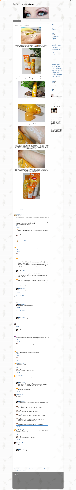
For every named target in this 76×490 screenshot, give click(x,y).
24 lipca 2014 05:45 (24, 257)
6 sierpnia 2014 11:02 (20, 442)
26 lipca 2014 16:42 (22, 388)
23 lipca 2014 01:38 (24, 229)
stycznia (53, 85)
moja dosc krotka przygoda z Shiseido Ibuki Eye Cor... (57, 54)
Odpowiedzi (18, 227)
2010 (52, 90)
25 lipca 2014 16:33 (20, 394)
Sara (16, 375)
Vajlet (17, 442)
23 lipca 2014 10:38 (23, 329)
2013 (52, 86)
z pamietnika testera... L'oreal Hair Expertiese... (56, 60)
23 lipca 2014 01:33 (21, 214)
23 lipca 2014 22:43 (24, 240)
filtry (16, 210)
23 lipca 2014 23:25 (23, 369)
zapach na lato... (54, 50)
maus (19, 234)
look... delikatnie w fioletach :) (56, 63)
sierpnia (53, 33)
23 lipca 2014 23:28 (23, 382)
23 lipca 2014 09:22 (23, 304)
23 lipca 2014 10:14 (21, 323)
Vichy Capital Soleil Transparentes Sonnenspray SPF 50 (56, 46)
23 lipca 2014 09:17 (23, 234)
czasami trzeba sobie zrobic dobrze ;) (57, 61)
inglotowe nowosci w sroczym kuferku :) (57, 78)
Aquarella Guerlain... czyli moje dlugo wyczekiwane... (57, 71)
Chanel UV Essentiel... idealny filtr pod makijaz (56, 42)
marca (53, 82)
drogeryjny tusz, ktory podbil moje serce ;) (56, 73)
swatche (22, 210)
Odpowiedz (17, 225)
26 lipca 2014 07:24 (24, 279)
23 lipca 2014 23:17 (20, 375)
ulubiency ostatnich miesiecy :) (56, 76)
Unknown (17, 363)
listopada (53, 29)
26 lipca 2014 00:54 (22, 406)
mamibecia (17, 214)
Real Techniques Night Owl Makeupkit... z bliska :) (55, 52)
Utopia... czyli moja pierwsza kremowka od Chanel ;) (56, 36)
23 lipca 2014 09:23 (23, 317)
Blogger (44, 487)
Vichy (24, 210)
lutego (53, 83)
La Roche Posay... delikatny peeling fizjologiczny (56, 38)
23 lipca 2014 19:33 (21, 363)
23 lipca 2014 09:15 (22, 310)
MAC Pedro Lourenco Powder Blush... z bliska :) (56, 67)
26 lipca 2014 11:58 (23, 288)
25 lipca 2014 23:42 (23, 401)
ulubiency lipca (54, 39)
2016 (52, 24)
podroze (19, 20)
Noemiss (17, 323)
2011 (52, 89)
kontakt (15, 20)
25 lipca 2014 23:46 (23, 270)
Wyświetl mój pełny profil (54, 101)
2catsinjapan (20, 257)
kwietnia (53, 81)
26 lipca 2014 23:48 (23, 418)
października (54, 30)
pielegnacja (19, 210)
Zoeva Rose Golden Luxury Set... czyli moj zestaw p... (56, 65)
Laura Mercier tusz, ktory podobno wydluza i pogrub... (56, 58)
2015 (52, 25)
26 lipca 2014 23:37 (22, 414)
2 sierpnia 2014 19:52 (21, 429)
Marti (17, 394)
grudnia (53, 28)
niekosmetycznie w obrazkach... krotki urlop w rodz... (57, 75)
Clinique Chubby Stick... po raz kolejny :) (56, 48)
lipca (53, 34)
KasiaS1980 (17, 336)
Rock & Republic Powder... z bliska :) (57, 49)
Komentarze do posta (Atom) (21, 470)
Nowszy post (16, 468)
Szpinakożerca (18, 295)
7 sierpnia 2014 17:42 (24, 449)
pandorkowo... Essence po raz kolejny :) (57, 69)
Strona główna (31, 468)
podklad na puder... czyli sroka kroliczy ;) (56, 56)
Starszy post (46, 468)
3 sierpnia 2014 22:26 (24, 436)
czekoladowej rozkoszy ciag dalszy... (56, 44)
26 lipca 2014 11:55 (23, 410)
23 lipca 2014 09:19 (23, 252)
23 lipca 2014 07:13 (22, 295)
